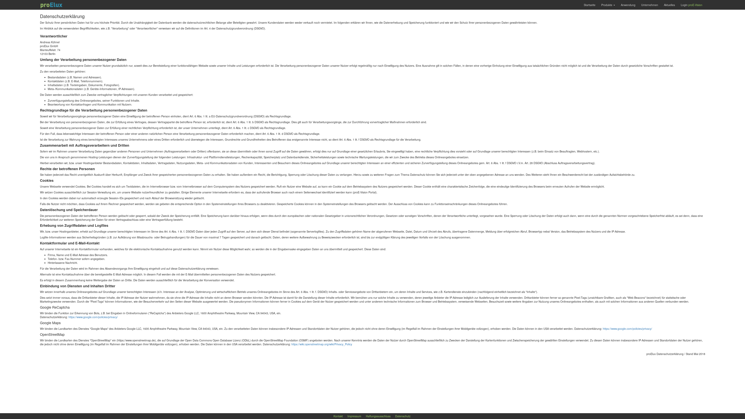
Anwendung (628, 5)
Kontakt (338, 416)
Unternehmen (649, 5)
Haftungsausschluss (378, 416)
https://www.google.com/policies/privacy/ (93, 317)
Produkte (607, 5)
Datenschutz (403, 416)
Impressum (354, 416)
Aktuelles (669, 5)
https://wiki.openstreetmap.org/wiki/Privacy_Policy (321, 344)
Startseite (589, 5)
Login (691, 5)
